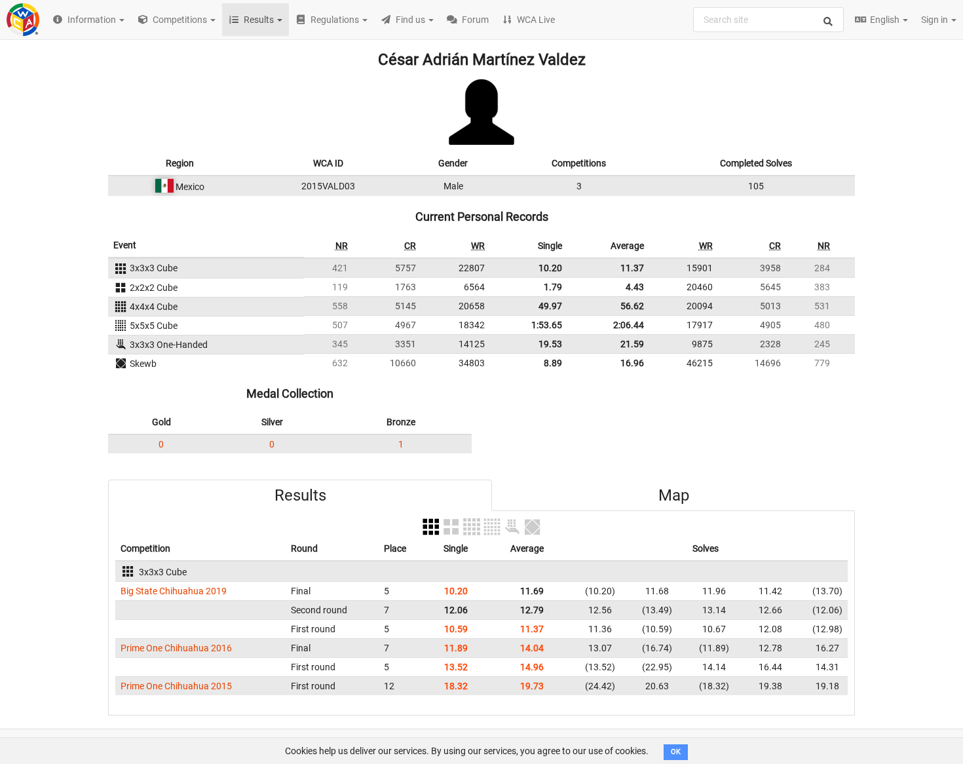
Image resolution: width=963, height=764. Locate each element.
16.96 (632, 363)
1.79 (553, 287)
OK (676, 752)
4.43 (635, 287)
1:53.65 (546, 325)
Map (673, 495)
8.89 (553, 363)
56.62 (632, 306)
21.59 (632, 344)
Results (300, 495)
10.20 (550, 268)
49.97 (550, 306)
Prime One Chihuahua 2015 (176, 686)
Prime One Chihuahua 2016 (176, 648)
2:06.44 (628, 325)
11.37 (632, 268)
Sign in (935, 19)
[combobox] (768, 19)
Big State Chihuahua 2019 (174, 591)
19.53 (550, 344)
